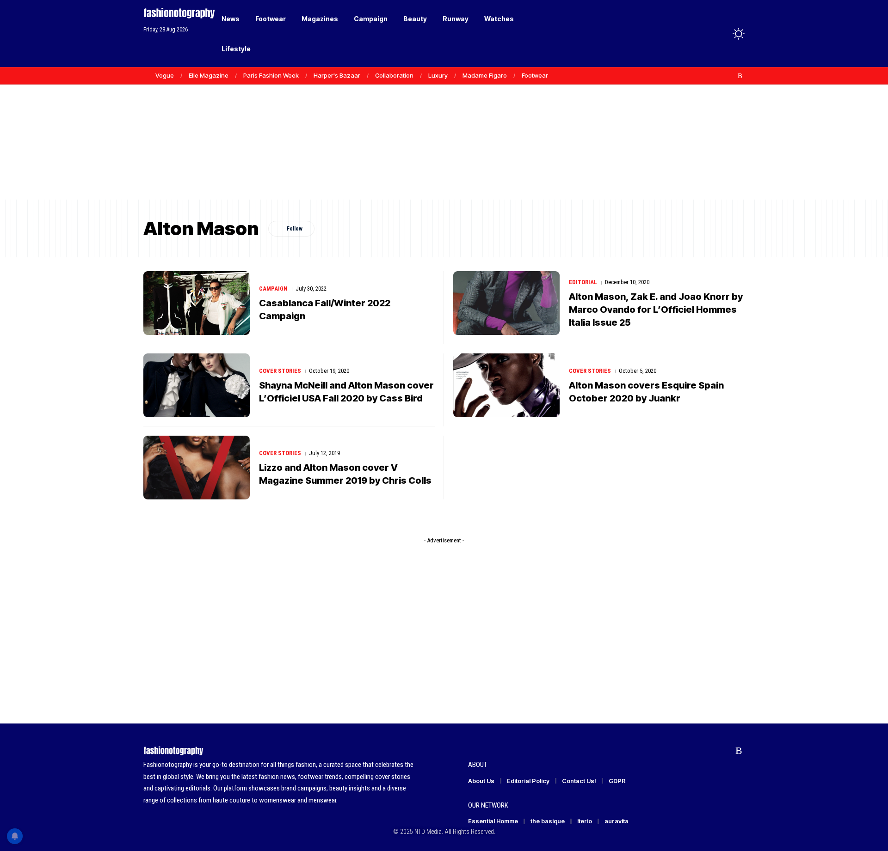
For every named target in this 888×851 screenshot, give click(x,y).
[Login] (702, 33)
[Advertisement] (444, 129)
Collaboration (394, 75)
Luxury (438, 75)
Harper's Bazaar (337, 75)
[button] (721, 33)
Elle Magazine (208, 75)
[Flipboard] (730, 76)
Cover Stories (280, 370)
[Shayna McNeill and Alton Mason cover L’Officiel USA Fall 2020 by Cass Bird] (196, 385)
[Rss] (740, 76)
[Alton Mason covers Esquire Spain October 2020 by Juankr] (506, 385)
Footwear (535, 75)
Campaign (273, 288)
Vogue (164, 75)
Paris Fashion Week (271, 75)
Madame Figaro (484, 75)
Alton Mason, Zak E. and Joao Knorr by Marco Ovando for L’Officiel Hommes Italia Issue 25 (656, 309)
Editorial (583, 282)
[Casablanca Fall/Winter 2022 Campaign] (196, 303)
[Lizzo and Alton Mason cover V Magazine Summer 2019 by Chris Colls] (196, 467)
